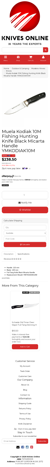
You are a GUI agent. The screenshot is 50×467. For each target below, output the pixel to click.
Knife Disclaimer (25, 424)
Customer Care (25, 376)
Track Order (25, 371)
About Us (25, 385)
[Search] (45, 49)
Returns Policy (25, 408)
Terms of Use (25, 414)
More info (17, 176)
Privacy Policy (25, 419)
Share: (5, 156)
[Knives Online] (25, 22)
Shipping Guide (25, 403)
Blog (25, 390)
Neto (33, 463)
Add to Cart (25, 347)
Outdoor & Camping (20, 68)
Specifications (23, 254)
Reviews (7, 259)
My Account (25, 366)
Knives (9, 71)
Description (8, 254)
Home (6, 68)
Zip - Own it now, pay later (25, 429)
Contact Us (25, 395)
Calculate (26, 244)
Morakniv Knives (38, 68)
